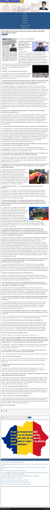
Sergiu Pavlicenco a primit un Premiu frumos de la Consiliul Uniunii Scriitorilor (16, 484)
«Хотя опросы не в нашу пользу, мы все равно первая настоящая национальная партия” (23, 32)
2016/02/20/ (4, 35)
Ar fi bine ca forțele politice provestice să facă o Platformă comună (14, 470)
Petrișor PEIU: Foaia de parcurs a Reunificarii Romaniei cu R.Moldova (14, 480)
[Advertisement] (25, 496)
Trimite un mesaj (25, 27)
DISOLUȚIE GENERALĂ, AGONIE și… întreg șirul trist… (12, 478)
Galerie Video (25, 20)
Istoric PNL (25, 23)
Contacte (25, 13)
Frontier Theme (46, 508)
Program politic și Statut (25, 25)
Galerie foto (25, 18)
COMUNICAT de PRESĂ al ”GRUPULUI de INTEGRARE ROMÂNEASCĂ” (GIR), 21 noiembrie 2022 (20, 476)
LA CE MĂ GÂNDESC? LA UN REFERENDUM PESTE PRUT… (13, 462)
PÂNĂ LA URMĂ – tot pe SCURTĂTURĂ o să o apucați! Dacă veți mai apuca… (16, 482)
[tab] (2, 411)
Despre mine (25, 16)
